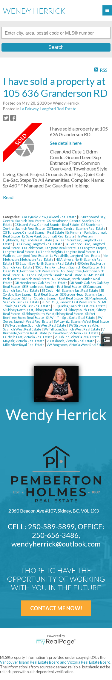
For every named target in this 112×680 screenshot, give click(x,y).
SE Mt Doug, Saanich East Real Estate (69, 302)
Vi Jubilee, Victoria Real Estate (77, 337)
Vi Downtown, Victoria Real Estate (74, 333)
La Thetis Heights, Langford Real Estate (66, 252)
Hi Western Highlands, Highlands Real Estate (48, 238)
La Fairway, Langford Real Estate (48, 108)
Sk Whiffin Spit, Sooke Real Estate (71, 317)
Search (56, 47)
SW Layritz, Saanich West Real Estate (81, 321)
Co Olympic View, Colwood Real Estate (49, 217)
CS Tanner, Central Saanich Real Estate (76, 228)
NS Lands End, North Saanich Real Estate (52, 275)
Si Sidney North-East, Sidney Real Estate (33, 310)
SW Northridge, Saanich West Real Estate (35, 325)
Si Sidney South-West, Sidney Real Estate (53, 314)
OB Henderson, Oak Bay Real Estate (41, 283)
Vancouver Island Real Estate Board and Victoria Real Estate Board (55, 662)
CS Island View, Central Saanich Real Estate (47, 224)
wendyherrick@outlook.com (56, 543)
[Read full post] (24, 146)
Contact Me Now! (56, 608)
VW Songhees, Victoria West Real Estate (76, 345)
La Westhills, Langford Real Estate (75, 255)
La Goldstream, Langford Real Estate (49, 248)
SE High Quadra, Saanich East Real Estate (53, 298)
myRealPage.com (56, 642)
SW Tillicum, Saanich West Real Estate (72, 329)
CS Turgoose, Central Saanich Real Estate (34, 232)
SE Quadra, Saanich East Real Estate (79, 306)
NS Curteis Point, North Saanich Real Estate (67, 267)
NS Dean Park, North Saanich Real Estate (54, 269)
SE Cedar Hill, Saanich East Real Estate (70, 290)
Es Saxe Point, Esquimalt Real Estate (48, 236)
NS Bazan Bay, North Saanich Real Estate (45, 263)
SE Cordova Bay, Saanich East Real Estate (53, 292)
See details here (66, 143)
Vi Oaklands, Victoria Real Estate (71, 341)
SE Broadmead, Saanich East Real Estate (52, 286)
